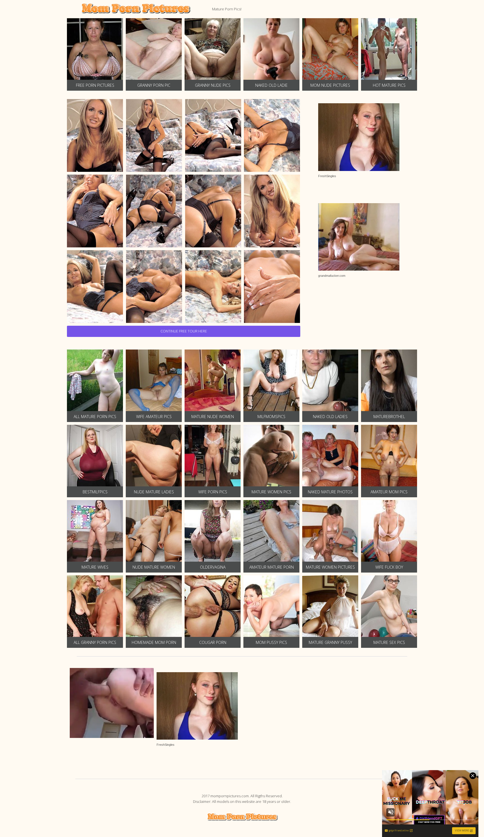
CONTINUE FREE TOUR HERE (183, 331)
